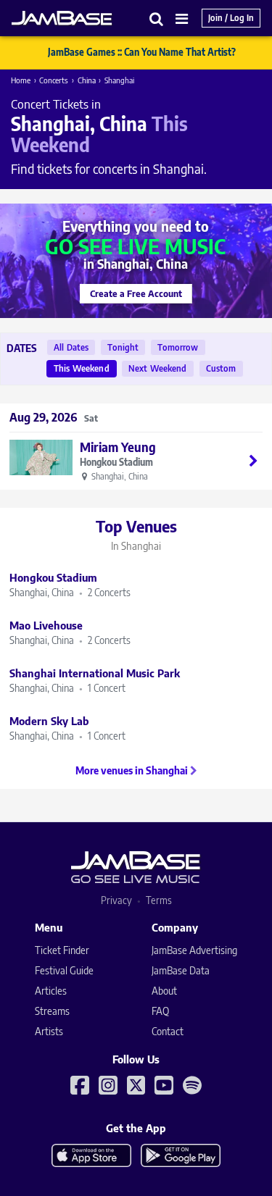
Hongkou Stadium (116, 462)
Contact (168, 1031)
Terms (159, 900)
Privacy (116, 900)
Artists (49, 1031)
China (87, 80)
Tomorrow (177, 347)
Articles (51, 990)
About (164, 990)
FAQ (160, 1011)
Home (20, 80)
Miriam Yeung (118, 447)
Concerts (53, 80)
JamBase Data (181, 970)
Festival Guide (64, 970)
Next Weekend (157, 368)
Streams (52, 1011)
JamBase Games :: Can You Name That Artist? (142, 52)
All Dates (71, 347)
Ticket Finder (62, 950)
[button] (157, 18)
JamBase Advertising (194, 950)
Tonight (123, 347)
